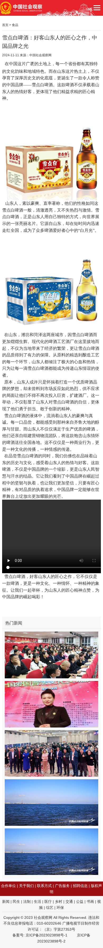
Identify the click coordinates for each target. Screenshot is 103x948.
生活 (37, 901)
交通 (69, 901)
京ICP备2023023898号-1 (46, 935)
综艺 (49, 907)
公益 (79, 901)
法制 (27, 901)
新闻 (6, 901)
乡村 (58, 901)
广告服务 (62, 886)
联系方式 (44, 886)
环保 (60, 907)
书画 (90, 901)
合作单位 (8, 886)
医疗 (48, 901)
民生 (16, 901)
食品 (15, 25)
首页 (5, 25)
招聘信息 (80, 886)
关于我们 (26, 886)
